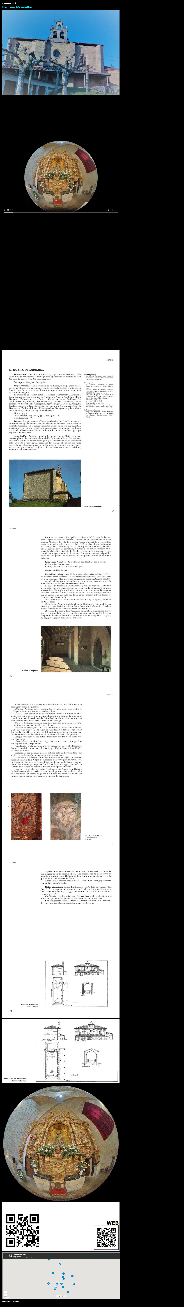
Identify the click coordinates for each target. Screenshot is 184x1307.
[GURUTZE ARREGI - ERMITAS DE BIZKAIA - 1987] (61, 517)
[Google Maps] (61, 1250)
